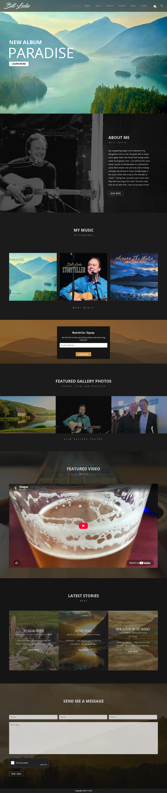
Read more (34, 650)
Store (144, 6)
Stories (122, 6)
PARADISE (40, 52)
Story (49, 634)
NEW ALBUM (25, 42)
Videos (110, 6)
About (88, 6)
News (133, 6)
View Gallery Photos (83, 439)
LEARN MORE (19, 63)
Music (98, 6)
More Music (83, 307)
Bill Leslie (41, 634)
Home (77, 6)
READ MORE (116, 193)
